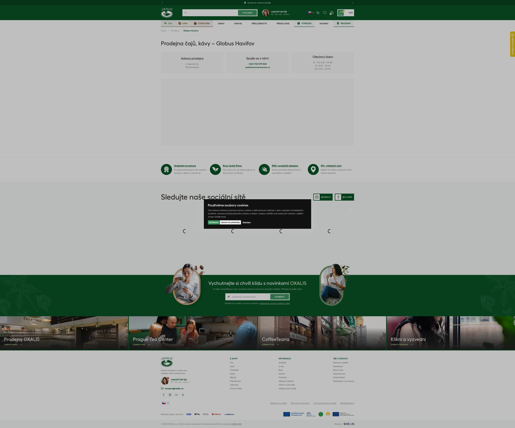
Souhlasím (213, 222)
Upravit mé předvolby (230, 222)
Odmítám (247, 222)
